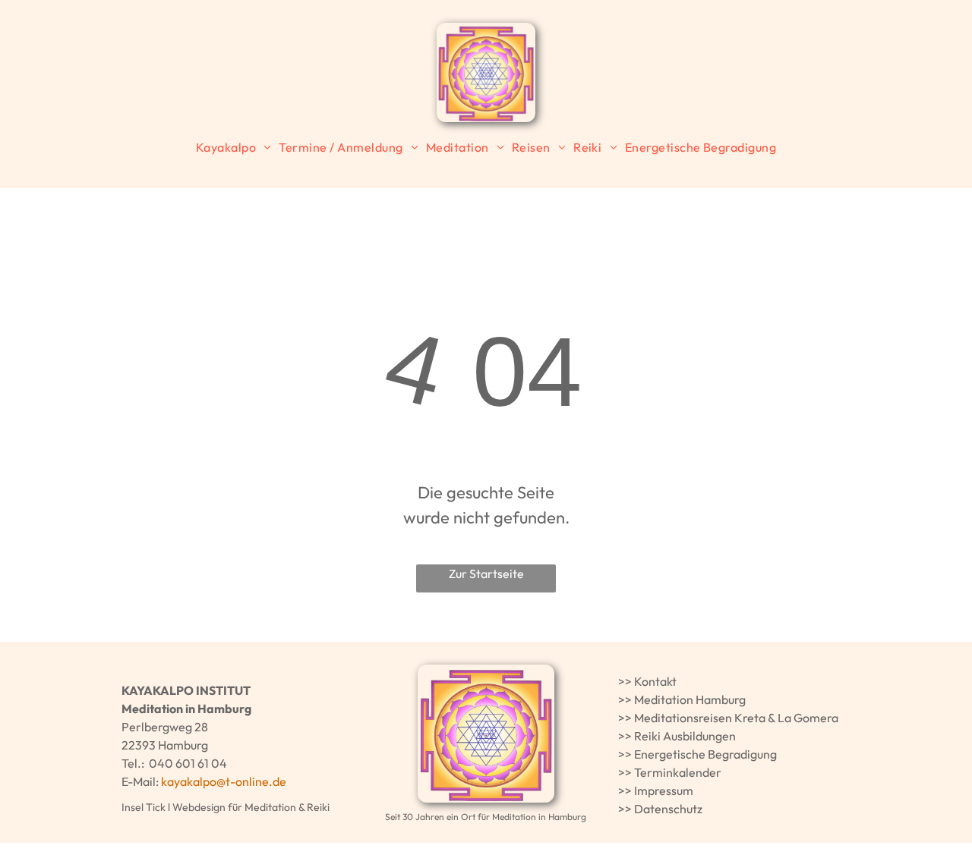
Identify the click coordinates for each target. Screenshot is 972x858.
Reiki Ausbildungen (685, 735)
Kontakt (655, 681)
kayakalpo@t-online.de (223, 781)
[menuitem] (234, 147)
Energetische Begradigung (705, 754)
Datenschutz (668, 808)
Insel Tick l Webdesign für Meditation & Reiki (226, 807)
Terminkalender (677, 772)
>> (625, 681)
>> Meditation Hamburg (682, 699)
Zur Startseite (486, 573)
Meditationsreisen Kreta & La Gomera (736, 717)
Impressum (663, 790)
